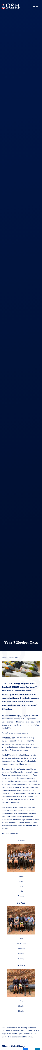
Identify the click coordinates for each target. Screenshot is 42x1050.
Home (4, 658)
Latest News (14, 658)
